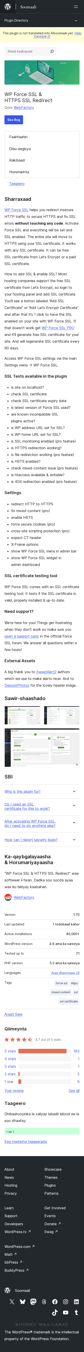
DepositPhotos (16, 685)
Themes (51, 1177)
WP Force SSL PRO (58, 328)
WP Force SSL (16, 210)
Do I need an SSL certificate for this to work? (27, 806)
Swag (51, 1231)
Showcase (53, 1169)
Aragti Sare (13, 1014)
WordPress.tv (17, 1231)
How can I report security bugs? (31, 840)
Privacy (10, 1193)
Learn (9, 1208)
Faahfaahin (18, 137)
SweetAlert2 (46, 672)
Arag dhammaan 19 (65, 973)
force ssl (61, 983)
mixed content (61, 992)
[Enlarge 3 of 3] (73, 734)
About (9, 1169)
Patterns (51, 1193)
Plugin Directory (16, 20)
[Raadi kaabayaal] (51, 51)
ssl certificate (69, 1001)
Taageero (17, 183)
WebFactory (24, 107)
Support (10, 1216)
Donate (52, 1224)
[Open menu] (77, 6)
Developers (13, 1224)
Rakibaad (17, 160)
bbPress (13, 1262)
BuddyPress (16, 1270)
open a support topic (21, 636)
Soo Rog (13, 120)
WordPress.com (19, 1246)
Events (50, 1216)
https (74, 983)
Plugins (50, 1185)
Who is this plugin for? (22, 791)
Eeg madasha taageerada (25, 1141)
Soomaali (22, 1290)
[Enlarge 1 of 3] (34, 712)
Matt (10, 1254)
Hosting (10, 1185)
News (9, 1177)
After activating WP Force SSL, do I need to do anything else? (30, 823)
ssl (76, 992)
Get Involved (55, 1208)
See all (74, 1090)
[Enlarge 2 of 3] (73, 712)
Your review (14, 1090)
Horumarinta (19, 172)
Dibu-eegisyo (20, 149)
